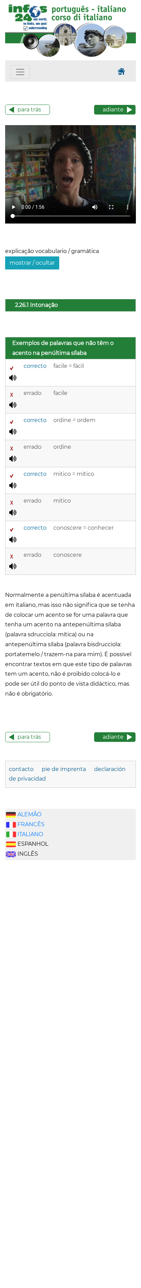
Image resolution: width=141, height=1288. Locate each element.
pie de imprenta (64, 769)
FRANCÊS (30, 824)
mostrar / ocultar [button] (32, 263)
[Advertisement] (37, 973)
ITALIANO (30, 834)
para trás (29, 109)
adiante (113, 109)
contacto (21, 769)
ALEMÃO (29, 814)
